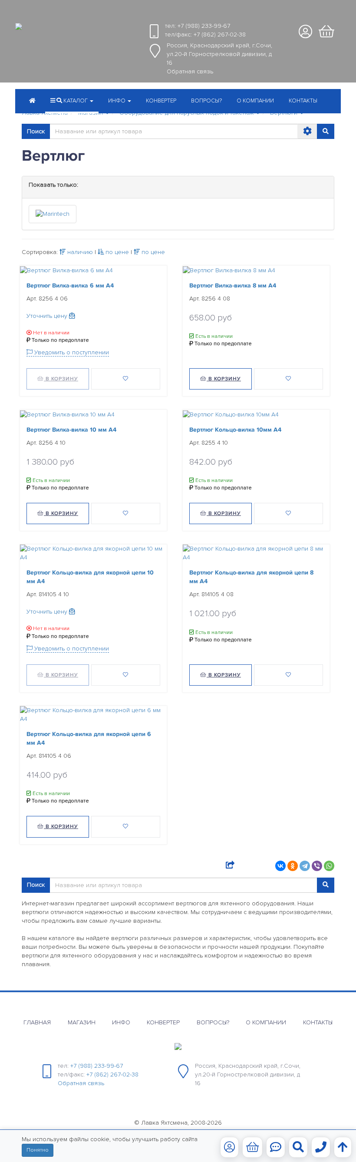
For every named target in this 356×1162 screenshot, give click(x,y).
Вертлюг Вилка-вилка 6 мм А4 (70, 285)
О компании (255, 100)
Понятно (37, 1150)
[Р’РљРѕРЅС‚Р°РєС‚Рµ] (280, 866)
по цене (116, 252)
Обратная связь (190, 71)
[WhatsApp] (329, 866)
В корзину (61, 379)
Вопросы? (206, 100)
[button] (119, 101)
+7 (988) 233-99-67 (204, 26)
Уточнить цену (47, 316)
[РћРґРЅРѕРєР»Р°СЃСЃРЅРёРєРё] (292, 866)
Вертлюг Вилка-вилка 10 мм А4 (71, 429)
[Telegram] (305, 866)
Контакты (303, 100)
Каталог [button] (75, 100)
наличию (79, 252)
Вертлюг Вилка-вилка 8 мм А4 (232, 285)
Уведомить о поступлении (71, 352)
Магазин (82, 1022)
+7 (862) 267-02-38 (220, 34)
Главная (37, 1022)
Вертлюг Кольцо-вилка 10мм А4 (235, 429)
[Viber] (317, 866)
